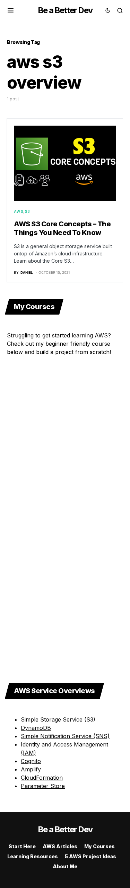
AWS (18, 211)
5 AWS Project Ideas (90, 856)
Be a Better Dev (65, 10)
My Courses (99, 846)
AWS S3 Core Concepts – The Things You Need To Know (62, 228)
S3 (27, 211)
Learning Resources (32, 856)
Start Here (22, 846)
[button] (10, 10)
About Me (65, 866)
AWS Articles (60, 846)
